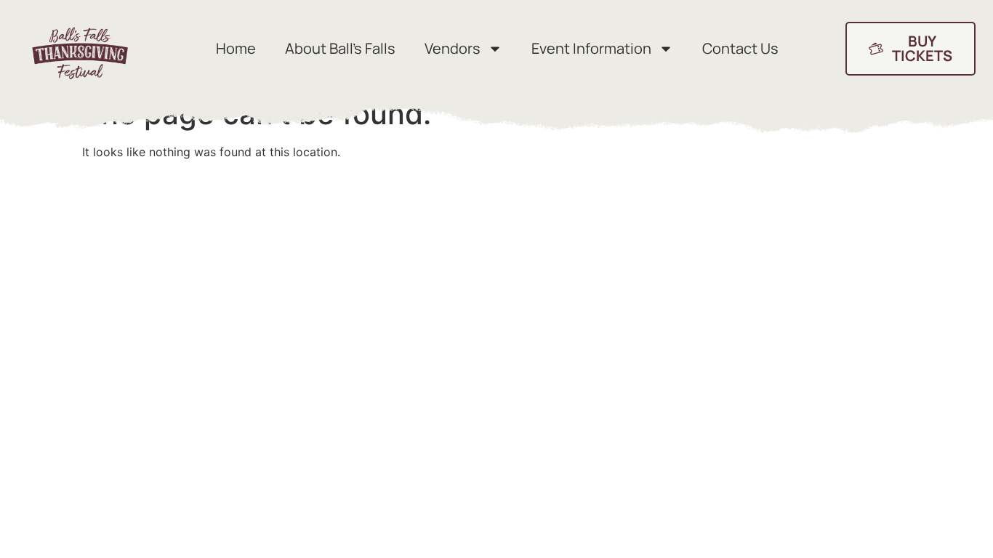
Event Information (591, 48)
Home (236, 48)
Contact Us (740, 48)
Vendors (453, 48)
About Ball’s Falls (340, 48)
